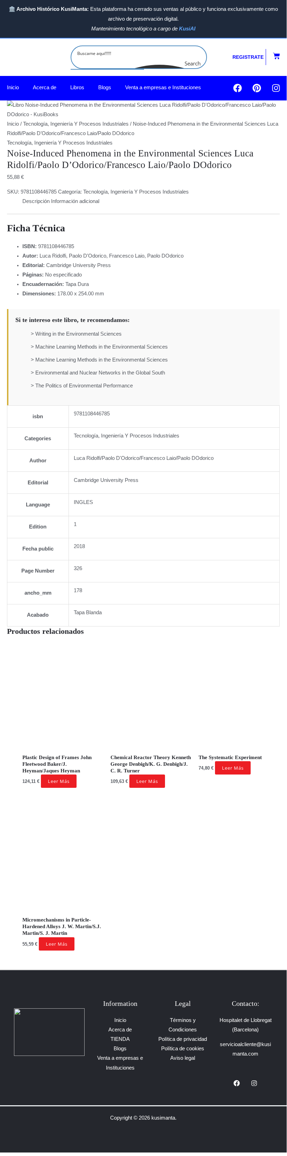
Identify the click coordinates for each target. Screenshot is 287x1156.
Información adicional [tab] (75, 201)
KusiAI (187, 28)
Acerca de (44, 87)
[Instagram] (254, 1083)
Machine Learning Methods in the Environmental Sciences (101, 347)
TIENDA (120, 1039)
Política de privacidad (182, 1039)
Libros (77, 87)
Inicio (13, 87)
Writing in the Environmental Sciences (78, 334)
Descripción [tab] (36, 201)
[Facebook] (237, 1083)
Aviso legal (182, 1058)
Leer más (59, 781)
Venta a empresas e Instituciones (163, 87)
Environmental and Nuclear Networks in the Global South (100, 373)
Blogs (104, 87)
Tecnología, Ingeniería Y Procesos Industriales (76, 124)
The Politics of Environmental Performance (84, 385)
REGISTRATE (248, 57)
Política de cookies (182, 1048)
